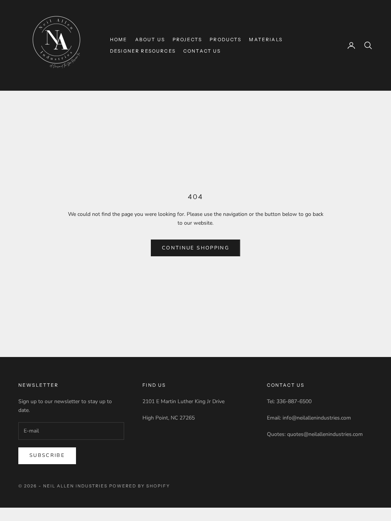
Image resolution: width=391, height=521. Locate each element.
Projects (187, 39)
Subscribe (47, 455)
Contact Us (202, 51)
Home (119, 39)
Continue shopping (195, 247)
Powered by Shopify (139, 486)
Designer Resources (143, 51)
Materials (265, 39)
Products (225, 39)
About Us (150, 39)
